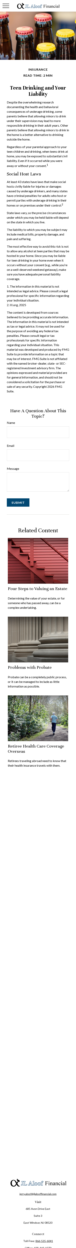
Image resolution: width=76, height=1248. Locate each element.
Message (13, 468)
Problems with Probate (30, 667)
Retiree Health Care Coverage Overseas (36, 748)
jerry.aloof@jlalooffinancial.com (38, 1194)
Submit (18, 502)
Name (11, 422)
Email (10, 445)
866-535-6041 (44, 1241)
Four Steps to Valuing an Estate (37, 588)
